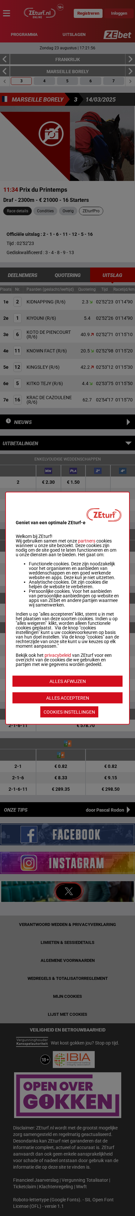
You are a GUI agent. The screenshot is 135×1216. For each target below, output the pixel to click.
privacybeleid (58, 654)
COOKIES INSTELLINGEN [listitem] (69, 711)
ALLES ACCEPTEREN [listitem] (67, 697)
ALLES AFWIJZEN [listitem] (67, 681)
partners (86, 540)
